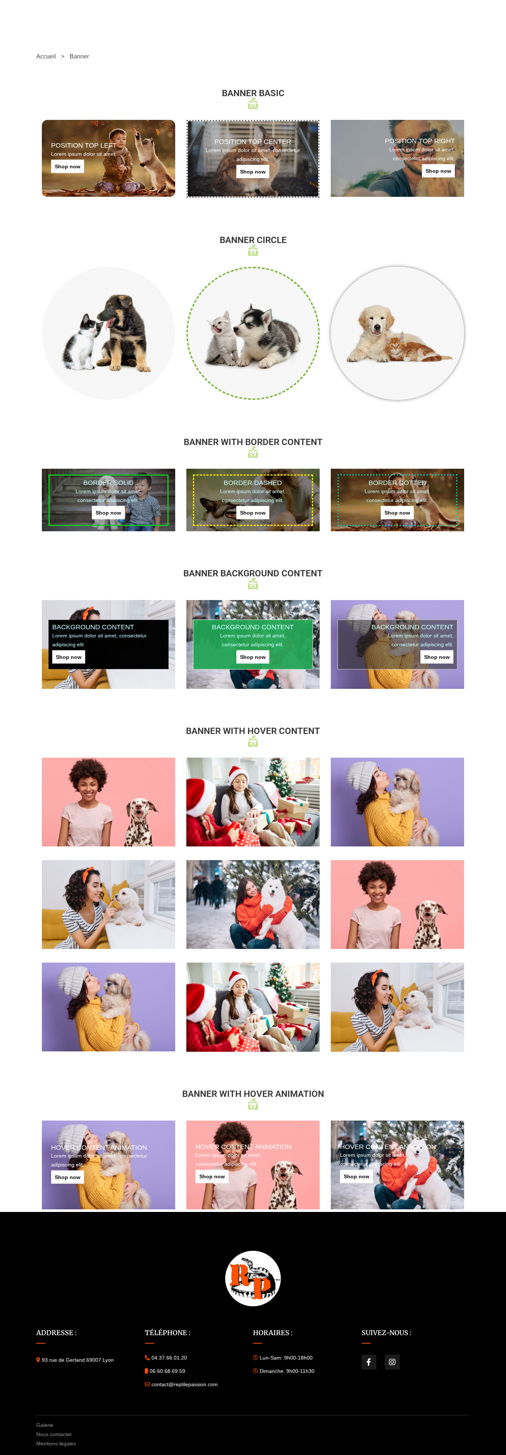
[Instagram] (392, 1362)
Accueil (46, 56)
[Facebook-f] (369, 1362)
